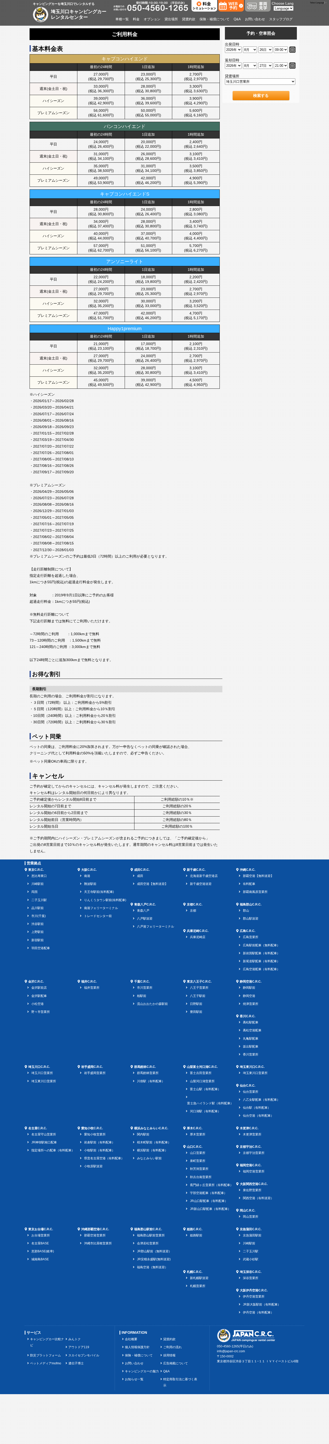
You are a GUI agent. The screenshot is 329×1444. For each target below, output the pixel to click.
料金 (136, 19)
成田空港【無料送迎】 (152, 884)
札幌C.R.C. (194, 1272)
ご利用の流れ (172, 1347)
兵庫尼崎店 (197, 937)
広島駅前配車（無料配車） (261, 945)
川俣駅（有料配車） (151, 1081)
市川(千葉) (38, 916)
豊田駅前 (196, 1012)
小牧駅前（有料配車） (99, 1150)
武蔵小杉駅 (250, 1259)
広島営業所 (250, 937)
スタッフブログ (281, 19)
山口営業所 (197, 1153)
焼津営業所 (250, 1004)
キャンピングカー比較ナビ (47, 1342)
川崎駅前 (37, 884)
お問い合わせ (255, 19)
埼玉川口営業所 (42, 1073)
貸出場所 (171, 19)
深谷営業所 (250, 1278)
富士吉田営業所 (201, 1073)
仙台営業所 (250, 1092)
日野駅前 (196, 1004)
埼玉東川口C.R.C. (252, 1067)
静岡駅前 (249, 987)
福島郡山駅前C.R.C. (148, 1229)
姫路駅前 (196, 1235)
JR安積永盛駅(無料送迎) (154, 1259)
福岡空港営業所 (253, 1171)
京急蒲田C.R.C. (250, 1229)
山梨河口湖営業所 (202, 1081)
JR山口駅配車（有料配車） (209, 1201)
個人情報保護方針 (137, 1347)
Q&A (237, 19)
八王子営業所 (199, 987)
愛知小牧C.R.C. (92, 1128)
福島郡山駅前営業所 (151, 1235)
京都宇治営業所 (253, 1153)
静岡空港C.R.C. (250, 981)
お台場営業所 (40, 1235)
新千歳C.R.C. (196, 870)
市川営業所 (144, 987)
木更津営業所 (252, 1134)
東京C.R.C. (36, 870)
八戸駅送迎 (144, 918)
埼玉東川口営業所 (43, 1081)
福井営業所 (91, 987)
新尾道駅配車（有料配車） (261, 961)
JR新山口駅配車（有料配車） (210, 1209)
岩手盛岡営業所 (95, 1073)
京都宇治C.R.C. (250, 1147)
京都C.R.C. (194, 904)
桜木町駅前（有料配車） (154, 1142)
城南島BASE (40, 1259)
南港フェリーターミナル (101, 908)
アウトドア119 (78, 1347)
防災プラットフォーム (45, 1355)
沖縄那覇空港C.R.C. (95, 1229)
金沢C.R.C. (36, 981)
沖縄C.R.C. (247, 870)
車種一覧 (122, 19)
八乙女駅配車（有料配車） (261, 1099)
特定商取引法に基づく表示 (180, 1382)
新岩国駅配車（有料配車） (261, 953)
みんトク (74, 1339)
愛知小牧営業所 (95, 1134)
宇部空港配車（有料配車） (208, 1193)
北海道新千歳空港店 (204, 876)
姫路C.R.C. (194, 1229)
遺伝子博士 (76, 1363)
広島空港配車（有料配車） (261, 969)
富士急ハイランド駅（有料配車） (210, 1103)
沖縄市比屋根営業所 (98, 1243)
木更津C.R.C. (249, 1128)
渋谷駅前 (37, 924)
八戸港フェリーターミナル (155, 926)
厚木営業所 (197, 1134)
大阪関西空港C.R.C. (254, 1184)
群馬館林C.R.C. (145, 1067)
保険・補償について (214, 19)
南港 (87, 876)
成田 (140, 876)
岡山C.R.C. (247, 1210)
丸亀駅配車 (250, 1038)
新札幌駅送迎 (199, 1278)
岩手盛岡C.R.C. (92, 1067)
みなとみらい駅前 (149, 1158)
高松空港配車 (252, 1030)
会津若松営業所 (148, 1243)
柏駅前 (141, 996)
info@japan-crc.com (231, 1351)
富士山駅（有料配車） (205, 1089)
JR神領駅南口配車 (44, 1142)
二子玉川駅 (39, 900)
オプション (152, 19)
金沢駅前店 (39, 987)
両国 (34, 892)
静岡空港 (249, 996)
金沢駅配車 (39, 996)
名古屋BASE (40, 1243)
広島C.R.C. (247, 931)
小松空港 (37, 1004)
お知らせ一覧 (134, 1379)
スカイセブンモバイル (83, 1355)
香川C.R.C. (247, 1016)
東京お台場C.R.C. (40, 1229)
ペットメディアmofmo (45, 1363)
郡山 (246, 910)
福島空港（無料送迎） (152, 1267)
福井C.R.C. (89, 981)
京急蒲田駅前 (252, 1235)
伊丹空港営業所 (253, 1296)
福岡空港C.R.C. (250, 1165)
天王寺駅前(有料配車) (99, 892)
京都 (193, 910)
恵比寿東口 (39, 876)
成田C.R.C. (142, 870)
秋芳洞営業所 (199, 1169)
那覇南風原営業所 (255, 892)
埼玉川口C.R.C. (39, 1067)
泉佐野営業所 (252, 1190)
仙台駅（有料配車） (257, 1107)
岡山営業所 (250, 1216)
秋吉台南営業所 (201, 1177)
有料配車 (249, 884)
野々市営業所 (40, 1012)
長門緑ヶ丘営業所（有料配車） (211, 1185)
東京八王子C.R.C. (199, 981)
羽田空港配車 (40, 948)
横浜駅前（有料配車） (152, 1150)
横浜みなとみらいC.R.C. (151, 1128)
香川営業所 (250, 1054)
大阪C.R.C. (89, 870)
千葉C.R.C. (142, 981)
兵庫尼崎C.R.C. (197, 931)
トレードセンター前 (98, 916)
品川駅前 (37, 908)
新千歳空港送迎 (201, 884)
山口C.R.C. (194, 1147)
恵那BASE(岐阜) (42, 1251)
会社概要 (131, 1339)
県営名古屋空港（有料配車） (104, 1158)
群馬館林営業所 (148, 1073)
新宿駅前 (37, 940)
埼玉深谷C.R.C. (250, 1272)
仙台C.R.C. (247, 1085)
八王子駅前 (197, 996)
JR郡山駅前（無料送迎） (154, 1251)
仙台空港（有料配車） (258, 1115)
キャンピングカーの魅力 (142, 1371)
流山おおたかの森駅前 (152, 1004)
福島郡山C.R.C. (250, 904)
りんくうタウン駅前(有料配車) (105, 900)
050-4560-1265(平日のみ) (235, 1346)
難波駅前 (90, 884)
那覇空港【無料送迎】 (258, 876)
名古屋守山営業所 (43, 1134)
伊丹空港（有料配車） (258, 1312)
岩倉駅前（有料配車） (99, 1142)
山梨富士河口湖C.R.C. (202, 1067)
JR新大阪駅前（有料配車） (262, 1304)
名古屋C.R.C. (37, 1128)
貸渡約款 (188, 19)
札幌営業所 (197, 1286)
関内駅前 (143, 1134)
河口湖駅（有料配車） (205, 1111)
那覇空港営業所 (95, 1235)
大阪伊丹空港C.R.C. (254, 1290)
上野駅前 (37, 932)
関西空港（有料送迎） (258, 1198)
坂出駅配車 (250, 1046)
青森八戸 (143, 910)
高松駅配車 (250, 1022)
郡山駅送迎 (250, 918)
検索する (261, 95)
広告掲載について (175, 1363)
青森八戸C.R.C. (145, 904)
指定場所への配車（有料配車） (53, 1150)
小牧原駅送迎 (93, 1166)
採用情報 (169, 1355)
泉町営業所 (197, 1161)
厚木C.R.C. (194, 1128)
